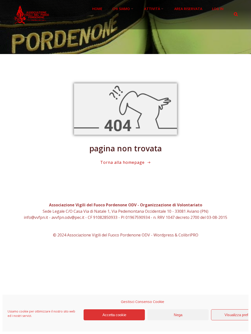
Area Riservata (188, 8)
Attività (152, 8)
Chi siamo (121, 8)
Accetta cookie (114, 315)
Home (97, 8)
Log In (218, 8)
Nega (178, 315)
